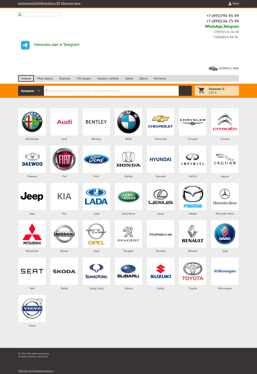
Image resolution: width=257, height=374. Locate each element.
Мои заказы (45, 78)
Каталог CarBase (108, 78)
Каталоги (27, 91)
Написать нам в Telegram (57, 44)
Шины (129, 78)
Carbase (32, 116)
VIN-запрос (83, 78)
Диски (144, 78)
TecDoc (31, 120)
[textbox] (111, 91)
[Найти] (185, 91)
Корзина (64, 78)
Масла (128, 124)
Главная (26, 78)
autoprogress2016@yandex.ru (37, 3)
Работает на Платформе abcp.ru (36, 371)
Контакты (160, 78)
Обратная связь (71, 3)
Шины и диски (31, 128)
